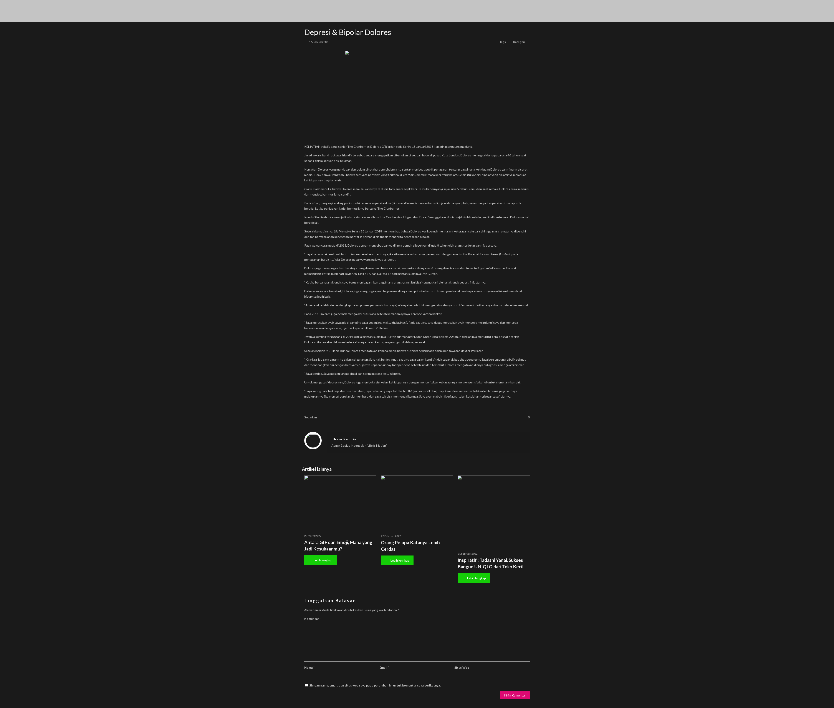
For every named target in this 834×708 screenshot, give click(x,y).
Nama (309, 667)
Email (384, 667)
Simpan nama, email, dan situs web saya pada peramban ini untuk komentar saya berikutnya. (375, 685)
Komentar (312, 618)
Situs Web (461, 667)
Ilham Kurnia (344, 439)
